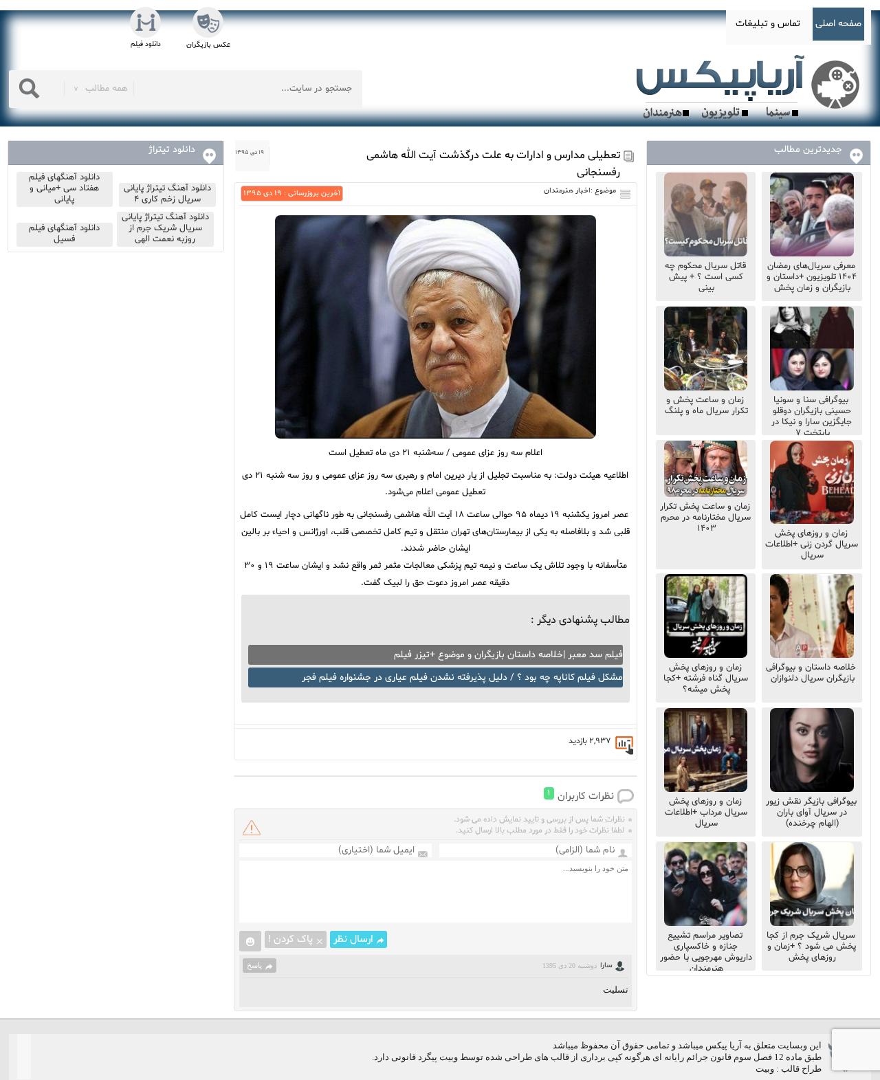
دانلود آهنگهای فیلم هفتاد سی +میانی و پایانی (64, 188)
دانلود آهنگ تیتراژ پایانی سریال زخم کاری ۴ (167, 194)
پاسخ (254, 965)
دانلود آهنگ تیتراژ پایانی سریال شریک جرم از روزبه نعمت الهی (165, 228)
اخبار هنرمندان (567, 191)
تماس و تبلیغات (768, 23)
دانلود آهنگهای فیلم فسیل (64, 233)
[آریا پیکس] (750, 87)
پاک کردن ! (290, 939)
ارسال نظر (353, 939)
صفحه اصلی (838, 23)
